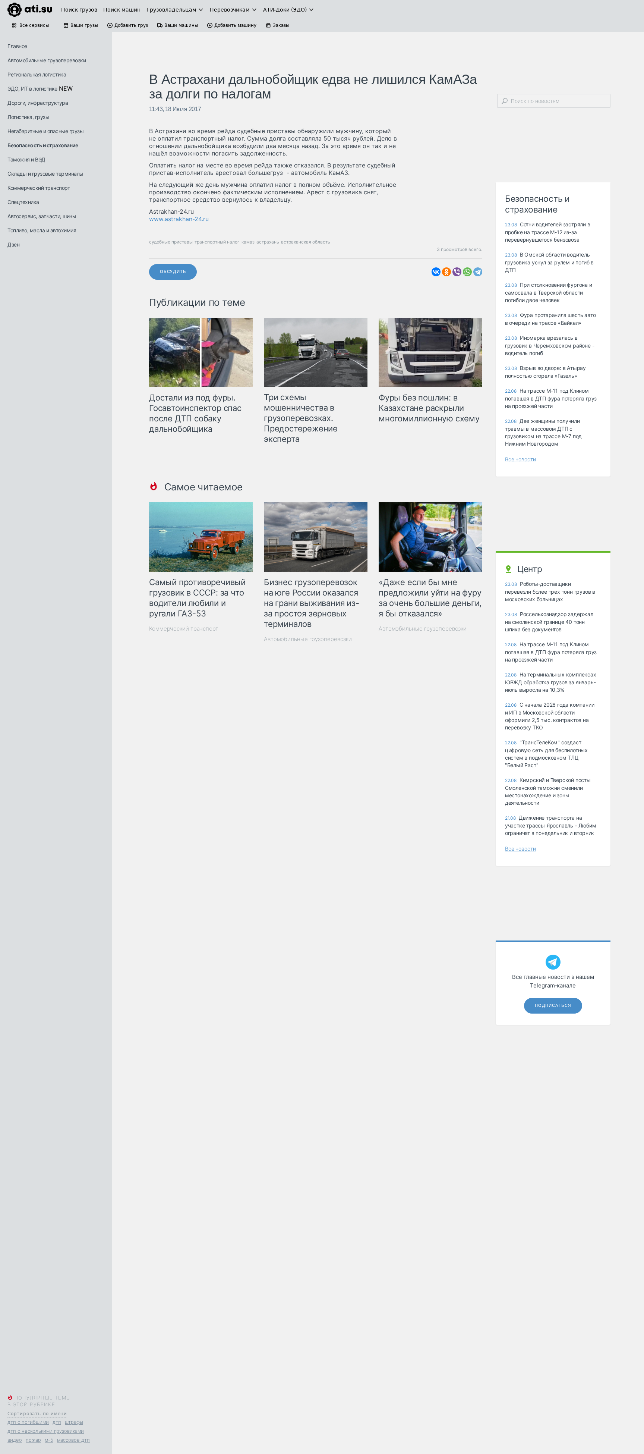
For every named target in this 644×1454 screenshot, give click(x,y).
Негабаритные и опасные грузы (45, 131)
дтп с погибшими (28, 1422)
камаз (248, 242)
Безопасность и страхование (42, 145)
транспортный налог (217, 242)
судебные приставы (171, 242)
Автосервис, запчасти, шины (41, 216)
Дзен (13, 244)
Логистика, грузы (28, 117)
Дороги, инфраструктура (37, 103)
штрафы (74, 1422)
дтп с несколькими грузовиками (45, 1431)
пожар (33, 1440)
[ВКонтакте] (436, 271)
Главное (17, 46)
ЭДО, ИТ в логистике (32, 88)
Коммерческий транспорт (38, 188)
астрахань (267, 242)
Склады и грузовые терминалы (45, 173)
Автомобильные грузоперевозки (46, 60)
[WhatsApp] (467, 271)
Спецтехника (23, 202)
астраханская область (305, 242)
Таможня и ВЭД (26, 159)
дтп (57, 1422)
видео (14, 1440)
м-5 (49, 1440)
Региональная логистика (36, 74)
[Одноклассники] (446, 271)
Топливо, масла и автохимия (41, 230)
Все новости (520, 459)
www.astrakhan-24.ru (179, 219)
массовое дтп (73, 1440)
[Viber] (456, 271)
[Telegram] (477, 271)
